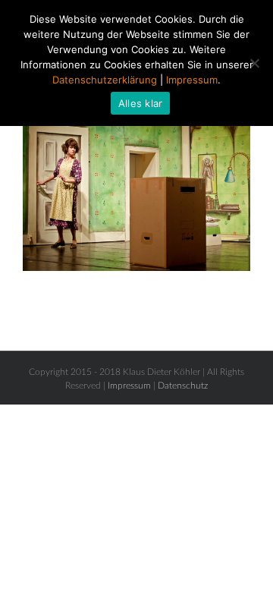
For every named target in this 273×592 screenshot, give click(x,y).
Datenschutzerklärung (104, 80)
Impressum (129, 385)
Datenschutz (183, 385)
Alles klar (140, 103)
